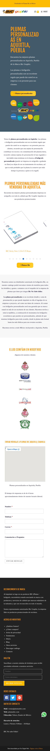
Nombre (9, 507)
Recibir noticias (14, 683)
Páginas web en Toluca (36, 748)
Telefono (9, 517)
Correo (8, 527)
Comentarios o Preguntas (14, 537)
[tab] (40, 259)
